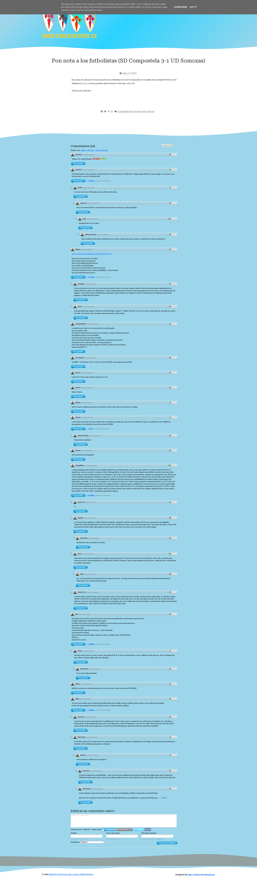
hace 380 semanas (88, 155)
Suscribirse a (75, 842)
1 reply (91, 429)
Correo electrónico (113, 833)
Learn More (180, 7)
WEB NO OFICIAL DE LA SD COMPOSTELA (71, 874)
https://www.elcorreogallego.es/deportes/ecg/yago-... (92, 254)
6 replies (91, 495)
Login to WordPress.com (124, 829)
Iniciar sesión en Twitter (138, 829)
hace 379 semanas (88, 170)
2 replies (91, 277)
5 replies (91, 710)
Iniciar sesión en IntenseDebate (108, 829)
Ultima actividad (101, 150)
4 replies (91, 181)
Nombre (74, 833)
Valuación (90, 150)
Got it (193, 7)
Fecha (83, 150)
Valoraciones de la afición (142, 111)
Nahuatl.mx (209, 874)
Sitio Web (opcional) (148, 833)
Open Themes (194, 874)
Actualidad (123, 111)
